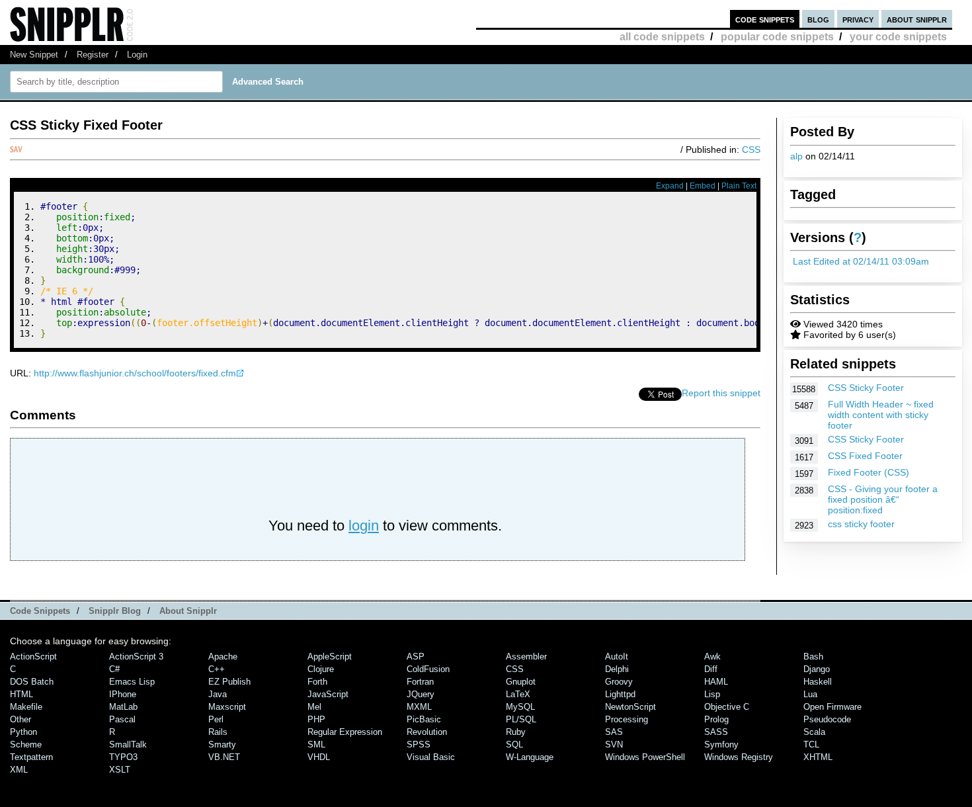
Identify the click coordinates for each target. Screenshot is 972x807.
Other (20, 719)
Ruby (516, 732)
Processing (626, 719)
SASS (716, 732)
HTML (21, 694)
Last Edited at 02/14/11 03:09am (861, 261)
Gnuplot (521, 682)
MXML (419, 707)
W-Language (529, 757)
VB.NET (224, 757)
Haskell (817, 682)
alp (796, 156)
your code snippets (898, 36)
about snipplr (917, 18)
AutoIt (616, 656)
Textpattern (31, 757)
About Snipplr (188, 611)
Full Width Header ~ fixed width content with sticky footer (881, 415)
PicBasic (424, 719)
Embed (702, 186)
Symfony (721, 744)
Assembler (526, 656)
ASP (416, 656)
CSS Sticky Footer (866, 387)
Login (137, 55)
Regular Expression (344, 732)
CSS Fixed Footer (865, 455)
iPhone (122, 694)
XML (19, 770)
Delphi (617, 669)
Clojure (320, 669)
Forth (317, 682)
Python (23, 732)
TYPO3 (123, 757)
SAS (614, 732)
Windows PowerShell (645, 757)
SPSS (418, 744)
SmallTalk (128, 744)
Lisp (712, 694)
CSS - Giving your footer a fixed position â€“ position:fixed (883, 499)
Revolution (427, 732)
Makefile (26, 707)
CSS (751, 149)
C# (114, 669)
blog (818, 18)
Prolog (716, 719)
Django (816, 669)
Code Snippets (40, 611)
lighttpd (620, 694)
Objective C (726, 707)
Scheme (26, 744)
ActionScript (33, 656)
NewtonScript (630, 707)
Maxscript (227, 707)
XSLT (119, 770)
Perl (215, 719)
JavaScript (327, 694)
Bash (813, 656)
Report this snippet (721, 393)
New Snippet (34, 55)
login (363, 525)
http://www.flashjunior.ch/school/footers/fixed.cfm (135, 373)
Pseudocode (827, 719)
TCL (811, 744)
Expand (670, 186)
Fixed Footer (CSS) (868, 472)
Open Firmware (832, 707)
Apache (222, 656)
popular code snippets (777, 36)
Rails (217, 732)
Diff (710, 669)
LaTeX (518, 694)
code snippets (764, 18)
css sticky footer (861, 524)
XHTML (817, 757)
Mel (314, 707)
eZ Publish (229, 682)
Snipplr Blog (115, 611)
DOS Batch (32, 682)
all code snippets (662, 36)
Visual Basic (431, 757)
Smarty (222, 744)
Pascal (122, 719)
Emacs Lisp (132, 682)
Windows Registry (738, 757)
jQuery (420, 694)
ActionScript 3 (136, 656)
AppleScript (329, 656)
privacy (857, 18)
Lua (810, 694)
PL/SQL (521, 719)
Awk (712, 656)
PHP (316, 719)
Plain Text (738, 186)
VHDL (318, 757)
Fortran (420, 682)
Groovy (619, 682)
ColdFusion (428, 669)
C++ (216, 669)
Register (92, 55)
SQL (514, 744)
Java (217, 694)
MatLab (123, 707)
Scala (814, 732)
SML (316, 744)
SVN (614, 744)
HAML (716, 682)
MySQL (520, 707)
